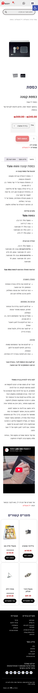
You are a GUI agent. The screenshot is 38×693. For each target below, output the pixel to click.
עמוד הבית (33, 20)
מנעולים (26, 20)
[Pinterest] (11, 672)
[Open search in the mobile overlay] (19, 12)
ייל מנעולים (18, 20)
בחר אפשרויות (28, 601)
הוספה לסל (22, 139)
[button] (35, 8)
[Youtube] (19, 672)
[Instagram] (6, 672)
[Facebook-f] (31, 672)
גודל (32, 125)
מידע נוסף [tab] (22, 159)
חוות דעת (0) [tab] (11, 159)
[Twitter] (27, 672)
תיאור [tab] (32, 159)
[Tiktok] (15, 672)
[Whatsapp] (23, 672)
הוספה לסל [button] (28, 555)
